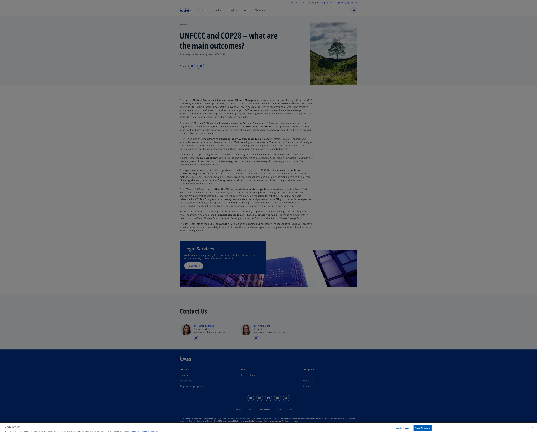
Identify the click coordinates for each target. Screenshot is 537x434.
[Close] (532, 428)
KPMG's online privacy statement (145, 431)
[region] (268, 428)
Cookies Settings (402, 428)
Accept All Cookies (422, 428)
